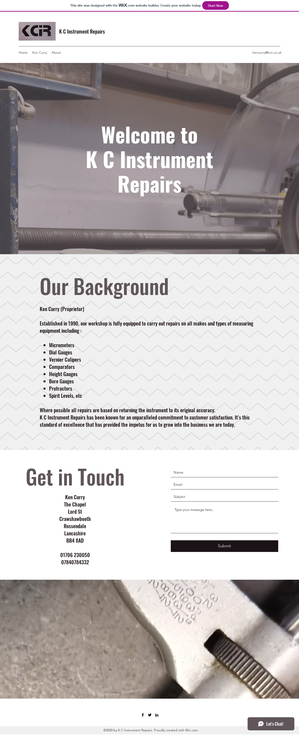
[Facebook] (142, 715)
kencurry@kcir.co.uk (267, 52)
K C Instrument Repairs (82, 31)
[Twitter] (149, 715)
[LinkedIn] (156, 715)
